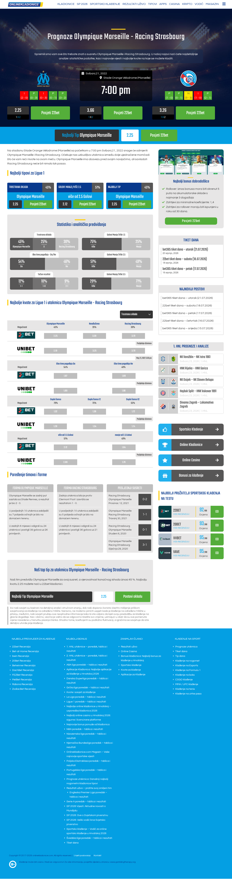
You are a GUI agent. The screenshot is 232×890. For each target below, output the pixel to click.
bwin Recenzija (20, 656)
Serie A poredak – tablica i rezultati (86, 801)
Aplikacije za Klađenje (133, 674)
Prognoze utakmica (186, 646)
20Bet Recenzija (21, 661)
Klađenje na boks (185, 675)
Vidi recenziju (181, 514)
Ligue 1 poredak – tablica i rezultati (86, 701)
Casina (174, 4)
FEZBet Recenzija (22, 675)
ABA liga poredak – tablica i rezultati (87, 665)
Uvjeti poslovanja (82, 855)
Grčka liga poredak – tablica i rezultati (88, 687)
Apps (163, 4)
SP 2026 (82, 4)
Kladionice (65, 4)
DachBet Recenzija (23, 670)
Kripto (187, 4)
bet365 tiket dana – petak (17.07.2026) (187, 313)
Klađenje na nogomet (187, 661)
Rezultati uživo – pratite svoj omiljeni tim (89, 788)
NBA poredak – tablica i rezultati (85, 729)
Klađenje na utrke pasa (188, 693)
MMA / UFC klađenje (186, 684)
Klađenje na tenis (185, 689)
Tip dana (180, 656)
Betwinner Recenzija (23, 665)
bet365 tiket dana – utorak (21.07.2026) (187, 297)
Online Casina (129, 651)
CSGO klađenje (184, 679)
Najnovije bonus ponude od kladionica (88, 724)
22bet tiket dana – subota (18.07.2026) (187, 305)
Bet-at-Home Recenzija (25, 651)
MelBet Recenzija (22, 679)
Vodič (199, 4)
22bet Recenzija (21, 646)
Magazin (212, 4)
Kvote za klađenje (131, 670)
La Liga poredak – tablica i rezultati (86, 697)
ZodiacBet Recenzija (24, 689)
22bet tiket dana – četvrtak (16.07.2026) (188, 320)
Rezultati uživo (134, 4)
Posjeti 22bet (191, 221)
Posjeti (159, 135)
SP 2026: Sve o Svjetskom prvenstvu (87, 815)
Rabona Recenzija (22, 684)
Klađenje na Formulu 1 (188, 670)
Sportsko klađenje (105, 4)
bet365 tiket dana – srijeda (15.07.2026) (187, 328)
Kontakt (97, 855)
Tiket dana (72, 843)
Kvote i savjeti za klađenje (81, 692)
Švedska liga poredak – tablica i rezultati (89, 838)
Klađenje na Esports (186, 665)
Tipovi (152, 4)
